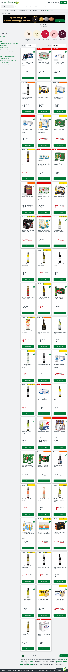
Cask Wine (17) (3, 54)
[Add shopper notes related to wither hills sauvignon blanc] (34, 589)
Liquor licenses (34, 670)
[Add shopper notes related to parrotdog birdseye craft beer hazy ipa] (50, 522)
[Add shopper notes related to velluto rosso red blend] (34, 186)
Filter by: (23, 45)
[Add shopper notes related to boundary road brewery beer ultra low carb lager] (50, 152)
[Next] (33, 656)
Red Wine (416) (3, 45)
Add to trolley (28, 78)
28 (31, 655)
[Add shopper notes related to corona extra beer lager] (50, 85)
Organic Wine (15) (4, 58)
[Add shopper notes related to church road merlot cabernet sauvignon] (66, 555)
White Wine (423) (4, 47)
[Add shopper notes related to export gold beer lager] (50, 589)
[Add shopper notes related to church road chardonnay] (34, 555)
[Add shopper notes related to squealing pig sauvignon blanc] (34, 622)
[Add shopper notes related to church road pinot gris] (50, 253)
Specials (29, 45)
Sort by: (50, 45)
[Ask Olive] (64, 669)
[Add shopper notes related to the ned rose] (34, 488)
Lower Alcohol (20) (4, 62)
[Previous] (21, 656)
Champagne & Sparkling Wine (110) (9, 43)
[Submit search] (2, 6)
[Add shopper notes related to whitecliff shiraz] (34, 387)
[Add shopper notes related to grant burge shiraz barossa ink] (50, 555)
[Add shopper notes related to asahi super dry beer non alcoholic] (66, 421)
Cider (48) (2, 41)
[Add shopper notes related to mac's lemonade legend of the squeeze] (34, 52)
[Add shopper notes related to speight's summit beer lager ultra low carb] (66, 85)
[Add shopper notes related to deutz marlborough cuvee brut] (34, 287)
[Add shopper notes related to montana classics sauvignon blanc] (66, 220)
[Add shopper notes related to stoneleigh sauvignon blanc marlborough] (34, 354)
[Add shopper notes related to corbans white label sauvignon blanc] (34, 421)
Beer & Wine (7, 13)
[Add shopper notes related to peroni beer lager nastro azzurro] (50, 387)
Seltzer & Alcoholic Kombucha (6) (8, 60)
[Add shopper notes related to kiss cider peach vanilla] (34, 320)
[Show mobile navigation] (2, 2)
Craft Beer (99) (3, 39)
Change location (50, 10)
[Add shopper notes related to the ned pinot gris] (34, 152)
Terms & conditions (57, 670)
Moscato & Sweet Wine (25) (7, 52)
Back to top (64, 656)
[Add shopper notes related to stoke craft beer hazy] (66, 522)
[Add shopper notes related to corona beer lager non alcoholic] (34, 522)
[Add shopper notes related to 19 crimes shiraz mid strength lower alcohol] (34, 85)
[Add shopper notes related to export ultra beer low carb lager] (66, 52)
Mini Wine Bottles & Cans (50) (7, 56)
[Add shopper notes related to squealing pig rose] (50, 488)
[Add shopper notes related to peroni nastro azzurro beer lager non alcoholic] (50, 622)
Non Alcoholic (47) (4, 64)
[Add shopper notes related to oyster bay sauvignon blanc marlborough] (66, 320)
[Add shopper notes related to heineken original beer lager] (66, 119)
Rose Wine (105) (4, 49)
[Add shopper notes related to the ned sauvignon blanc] (50, 287)
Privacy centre (49, 670)
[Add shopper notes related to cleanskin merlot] (66, 253)
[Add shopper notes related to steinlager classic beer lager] (66, 287)
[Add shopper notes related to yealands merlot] (66, 455)
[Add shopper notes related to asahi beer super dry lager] (34, 220)
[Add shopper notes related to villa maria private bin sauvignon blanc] (66, 488)
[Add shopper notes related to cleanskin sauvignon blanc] (34, 253)
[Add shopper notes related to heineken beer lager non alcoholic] (50, 421)
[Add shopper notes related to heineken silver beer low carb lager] (50, 52)
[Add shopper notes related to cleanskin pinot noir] (50, 354)
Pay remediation (41, 670)
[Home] (2, 13)
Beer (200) (2, 37)
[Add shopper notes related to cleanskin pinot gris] (66, 387)
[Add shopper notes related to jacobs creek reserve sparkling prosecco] (50, 320)
